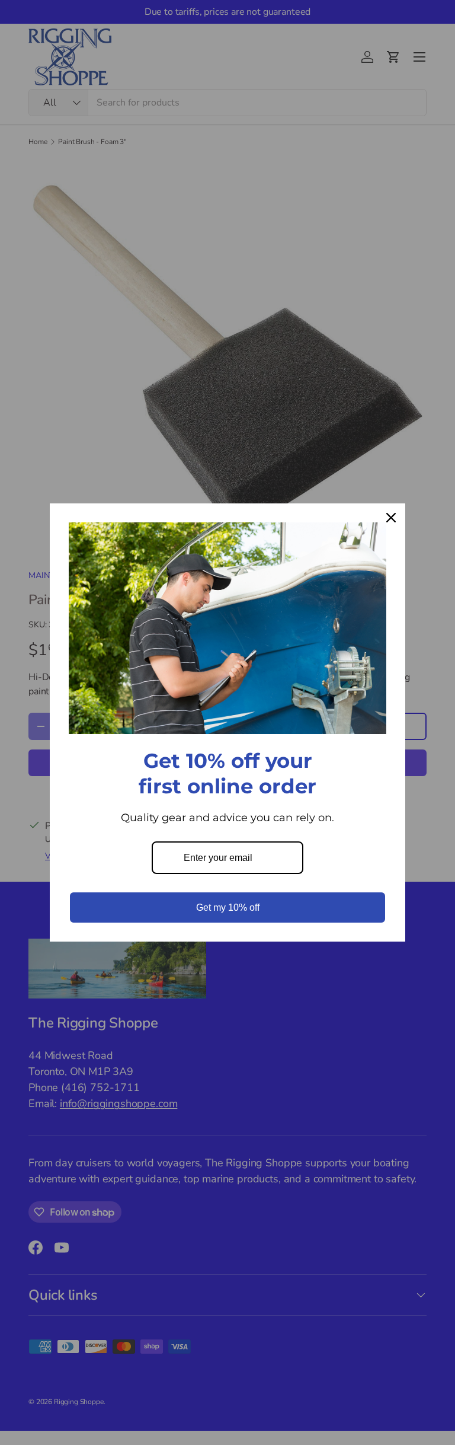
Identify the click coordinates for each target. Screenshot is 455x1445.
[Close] (391, 517)
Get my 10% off (227, 907)
